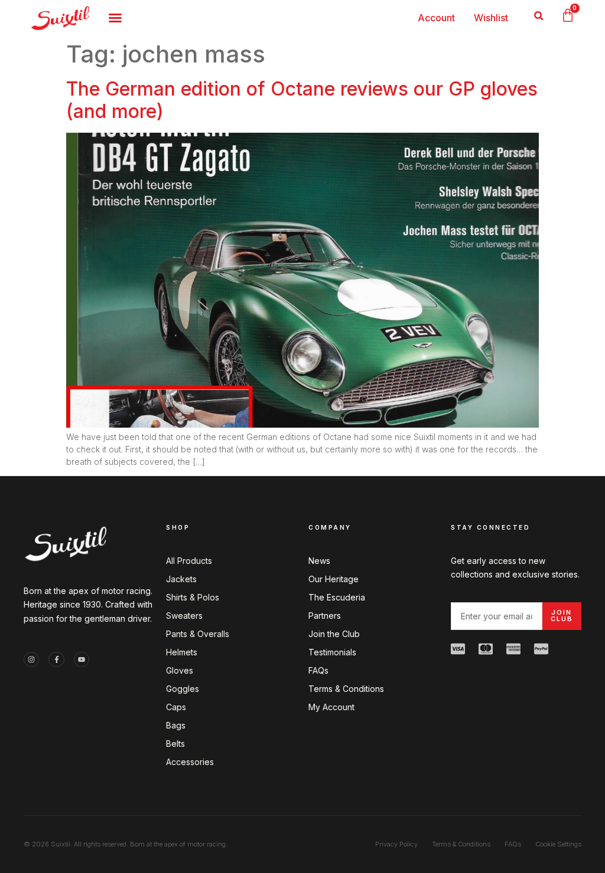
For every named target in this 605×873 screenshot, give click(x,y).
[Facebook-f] (56, 659)
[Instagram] (31, 659)
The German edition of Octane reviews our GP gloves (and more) (302, 100)
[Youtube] (81, 659)
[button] (539, 15)
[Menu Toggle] (115, 18)
